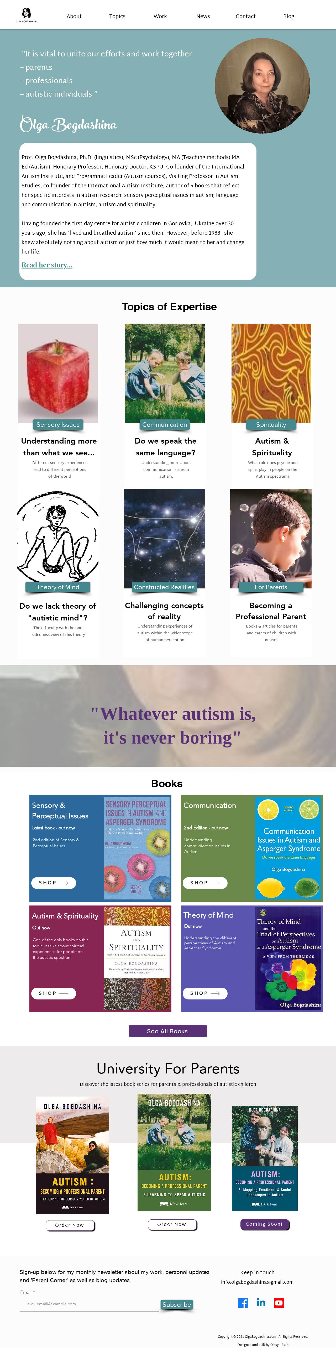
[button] (117, 14)
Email (26, 1292)
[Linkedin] (261, 1303)
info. (226, 1282)
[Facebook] (243, 1303)
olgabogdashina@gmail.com (262, 1282)
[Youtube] (279, 1303)
